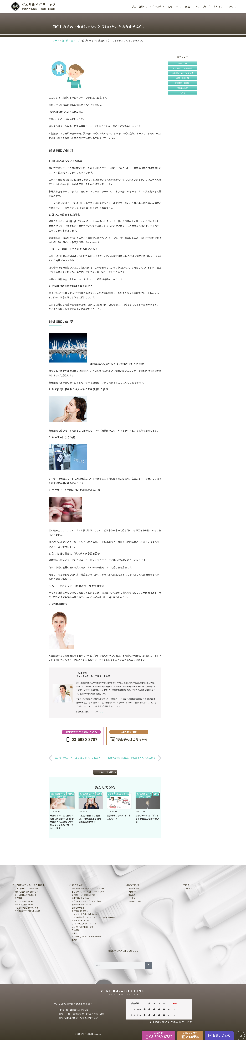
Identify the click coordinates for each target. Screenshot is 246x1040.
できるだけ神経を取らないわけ (27, 911)
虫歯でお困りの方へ (80, 911)
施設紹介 (132, 895)
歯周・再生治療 (182, 78)
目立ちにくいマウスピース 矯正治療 (86, 901)
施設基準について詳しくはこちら (123, 950)
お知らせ (218, 6)
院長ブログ (182, 63)
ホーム (56, 40)
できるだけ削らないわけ (25, 904)
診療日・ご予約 (135, 901)
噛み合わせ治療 (78, 907)
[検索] (148, 965)
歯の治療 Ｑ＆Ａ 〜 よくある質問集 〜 (87, 936)
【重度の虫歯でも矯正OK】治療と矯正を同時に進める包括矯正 (90, 818)
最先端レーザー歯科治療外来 (83, 895)
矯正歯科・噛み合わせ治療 (62, 795)
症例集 (74, 939)
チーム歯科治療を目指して (25, 895)
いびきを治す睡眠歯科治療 (82, 927)
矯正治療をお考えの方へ (81, 898)
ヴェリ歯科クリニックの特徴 (26, 888)
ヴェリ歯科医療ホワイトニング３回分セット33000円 (93, 917)
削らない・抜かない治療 (147, 795)
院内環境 (18, 898)
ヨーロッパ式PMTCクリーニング (85, 923)
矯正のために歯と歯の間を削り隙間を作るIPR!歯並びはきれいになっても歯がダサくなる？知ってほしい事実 (62, 822)
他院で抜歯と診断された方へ (26, 891)
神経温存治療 (182, 87)
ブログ (206, 6)
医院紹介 (132, 891)
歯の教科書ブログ (70, 40)
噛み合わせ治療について (81, 904)
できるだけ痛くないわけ (25, 901)
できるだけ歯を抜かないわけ (26, 907)
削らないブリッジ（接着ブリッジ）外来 (88, 891)
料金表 (74, 933)
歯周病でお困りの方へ (81, 920)
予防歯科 (75, 930)
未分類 (110, 794)
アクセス (231, 6)
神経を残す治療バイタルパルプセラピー (88, 888)
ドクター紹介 (134, 888)
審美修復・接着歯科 (183, 83)
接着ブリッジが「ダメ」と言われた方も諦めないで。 (147, 818)
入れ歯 (182, 92)
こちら (100, 711)
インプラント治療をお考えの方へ (85, 914)
